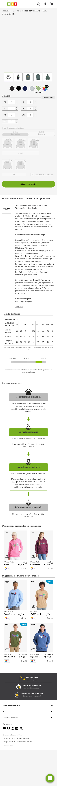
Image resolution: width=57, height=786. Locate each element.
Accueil (6, 10)
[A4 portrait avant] (33, 143)
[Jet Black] (18, 88)
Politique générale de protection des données (19, 774)
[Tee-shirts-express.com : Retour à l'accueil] (15, 4)
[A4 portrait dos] (20, 164)
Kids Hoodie (34, 219)
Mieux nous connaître (12, 741)
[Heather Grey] (32, 88)
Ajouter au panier (28, 192)
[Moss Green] (38, 88)
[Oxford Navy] (25, 88)
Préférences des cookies (27, 777)
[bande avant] (20, 143)
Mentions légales (9, 781)
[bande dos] (7, 164)
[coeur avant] (7, 143)
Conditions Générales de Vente (14, 771)
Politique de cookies (10, 777)
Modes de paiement (11, 753)
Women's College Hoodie (40, 216)
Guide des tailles (47, 97)
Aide (5, 747)
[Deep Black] (12, 88)
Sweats (17, 10)
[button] (50, 778)
